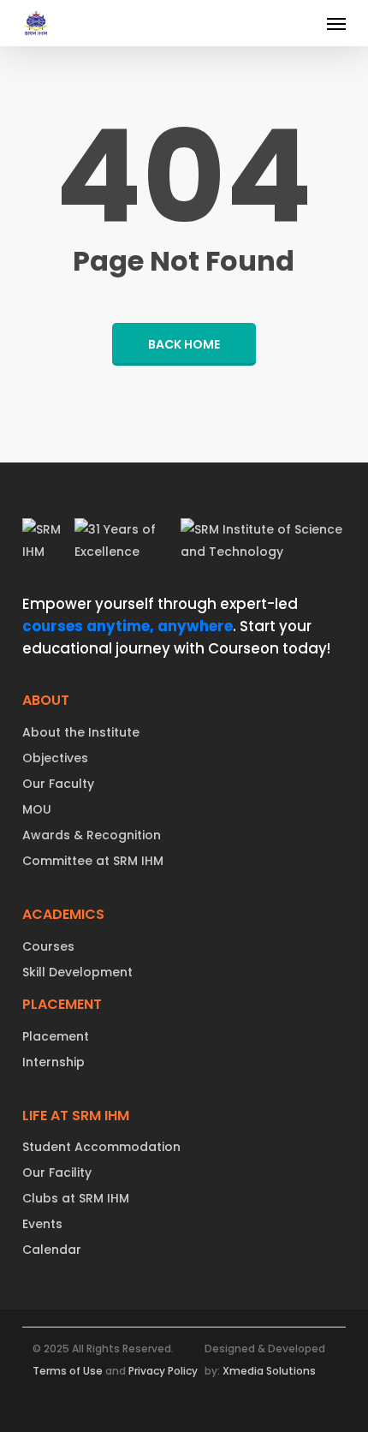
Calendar (51, 1249)
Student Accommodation (101, 1146)
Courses (48, 946)
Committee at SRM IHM (92, 860)
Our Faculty (58, 783)
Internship (53, 1062)
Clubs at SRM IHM (75, 1198)
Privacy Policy (163, 1370)
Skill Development (77, 972)
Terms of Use (68, 1370)
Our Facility (57, 1172)
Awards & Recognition (91, 835)
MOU (36, 809)
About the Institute (80, 732)
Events (42, 1223)
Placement (55, 1036)
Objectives (55, 758)
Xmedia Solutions (269, 1370)
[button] (336, 23)
